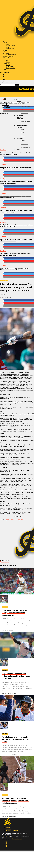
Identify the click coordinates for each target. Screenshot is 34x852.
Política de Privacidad (12, 830)
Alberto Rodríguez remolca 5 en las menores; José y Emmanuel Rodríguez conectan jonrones (15, 103)
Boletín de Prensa (10, 45)
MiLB (23, 520)
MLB (27, 520)
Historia (8, 65)
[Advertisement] (17, 131)
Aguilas (7, 520)
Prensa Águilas (5, 630)
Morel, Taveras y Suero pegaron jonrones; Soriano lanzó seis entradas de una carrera (16, 240)
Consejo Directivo (10, 68)
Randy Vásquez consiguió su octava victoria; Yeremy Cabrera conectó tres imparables (14, 269)
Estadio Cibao (9, 66)
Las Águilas (6, 63)
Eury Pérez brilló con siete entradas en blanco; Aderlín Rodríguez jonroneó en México (15, 254)
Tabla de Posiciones (8, 56)
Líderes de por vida (11, 54)
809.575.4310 (6, 836)
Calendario (6, 50)
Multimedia (6, 57)
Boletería (8, 829)
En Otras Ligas (10, 48)
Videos (8, 59)
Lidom (7, 47)
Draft (4, 69)
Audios (8, 60)
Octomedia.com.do (17, 839)
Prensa (5, 42)
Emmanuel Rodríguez (16, 520)
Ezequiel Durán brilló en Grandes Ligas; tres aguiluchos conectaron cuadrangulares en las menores (15, 168)
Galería (8, 62)
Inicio (4, 41)
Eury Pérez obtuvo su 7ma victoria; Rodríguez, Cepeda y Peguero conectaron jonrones (15, 153)
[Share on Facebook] (18, 157)
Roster (4, 51)
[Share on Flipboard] (18, 160)
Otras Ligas (3, 150)
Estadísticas (6, 53)
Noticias (8, 44)
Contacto (8, 827)
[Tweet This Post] (18, 158)
